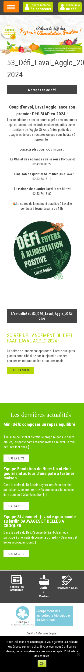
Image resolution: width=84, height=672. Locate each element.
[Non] (78, 654)
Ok (42, 663)
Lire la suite (16, 458)
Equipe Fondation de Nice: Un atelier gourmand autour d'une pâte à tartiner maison (39, 473)
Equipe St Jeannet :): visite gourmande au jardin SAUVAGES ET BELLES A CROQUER (40, 521)
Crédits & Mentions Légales (42, 633)
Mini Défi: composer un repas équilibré (39, 424)
